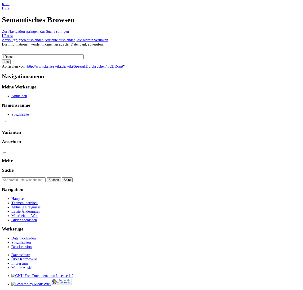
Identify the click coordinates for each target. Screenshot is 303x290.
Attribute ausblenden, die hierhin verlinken (76, 40)
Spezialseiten (21, 242)
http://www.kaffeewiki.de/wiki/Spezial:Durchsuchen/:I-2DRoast (75, 66)
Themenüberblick (24, 203)
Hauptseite (19, 199)
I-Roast (7, 36)
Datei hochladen (23, 238)
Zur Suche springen (54, 31)
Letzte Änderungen (25, 211)
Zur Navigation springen (20, 31)
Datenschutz (20, 255)
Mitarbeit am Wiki (24, 216)
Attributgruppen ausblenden (23, 40)
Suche (7, 170)
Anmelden (19, 96)
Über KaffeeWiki (24, 259)
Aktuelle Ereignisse (25, 207)
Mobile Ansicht (22, 268)
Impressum (19, 263)
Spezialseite (20, 114)
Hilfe (5, 8)
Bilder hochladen (24, 220)
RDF (5, 4)
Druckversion (21, 247)
